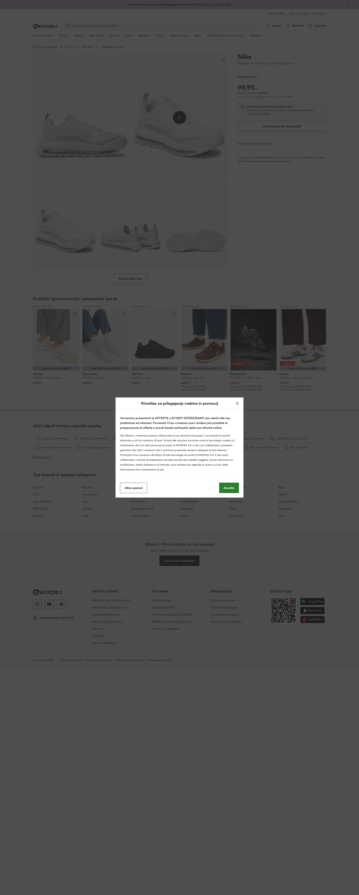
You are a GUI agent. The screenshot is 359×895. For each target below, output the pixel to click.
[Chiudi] (237, 403)
